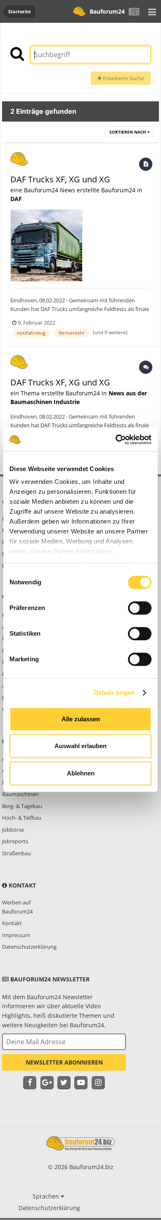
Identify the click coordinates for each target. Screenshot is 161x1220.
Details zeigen (114, 692)
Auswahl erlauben (80, 745)
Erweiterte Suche (123, 78)
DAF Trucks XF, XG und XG (60, 179)
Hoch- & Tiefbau (21, 817)
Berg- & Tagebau (22, 806)
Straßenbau (16, 853)
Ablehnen (81, 773)
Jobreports (15, 841)
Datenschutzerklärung (29, 946)
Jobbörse (13, 829)
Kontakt (12, 923)
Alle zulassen (81, 718)
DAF (16, 199)
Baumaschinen (20, 794)
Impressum (16, 935)
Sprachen (47, 1196)
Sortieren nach (128, 132)
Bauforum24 (107, 11)
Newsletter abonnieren (64, 1062)
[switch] (140, 608)
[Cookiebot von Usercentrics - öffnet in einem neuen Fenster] (116, 439)
